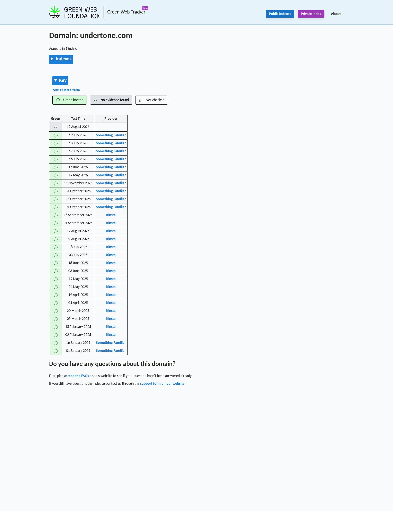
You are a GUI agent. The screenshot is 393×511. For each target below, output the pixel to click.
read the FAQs (78, 376)
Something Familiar (111, 135)
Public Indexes (280, 14)
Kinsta (111, 215)
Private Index (311, 14)
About (336, 14)
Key (63, 80)
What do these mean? (66, 90)
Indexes (63, 59)
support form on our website (162, 384)
